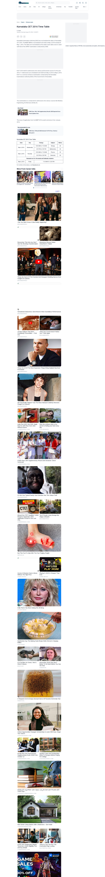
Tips (65, 6)
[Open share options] (80, 3)
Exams (25, 6)
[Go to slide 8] (43, 187)
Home (20, 6)
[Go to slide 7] (42, 187)
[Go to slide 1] (33, 187)
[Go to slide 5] (39, 187)
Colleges (44, 6)
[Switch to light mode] (83, 3)
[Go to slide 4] (38, 187)
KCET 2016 (28, 42)
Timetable (70, 6)
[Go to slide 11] (47, 187)
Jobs (30, 6)
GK (39, 6)
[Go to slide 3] (37, 187)
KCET (37, 120)
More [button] (84, 6)
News (35, 6)
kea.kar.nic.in (36, 165)
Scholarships (59, 6)
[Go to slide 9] (44, 187)
